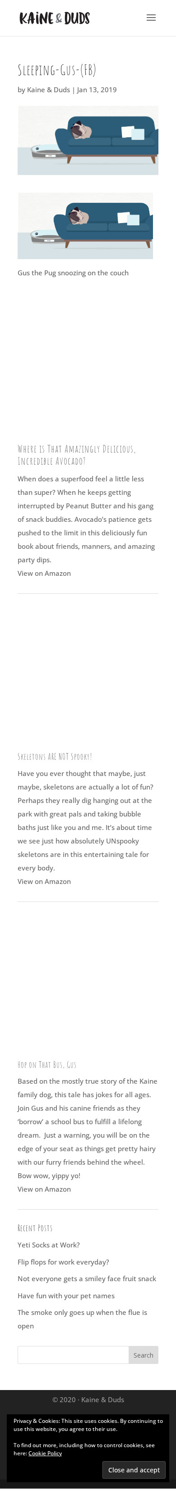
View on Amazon (44, 573)
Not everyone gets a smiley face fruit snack (87, 1278)
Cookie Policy (45, 1453)
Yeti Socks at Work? (49, 1244)
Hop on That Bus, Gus (47, 1064)
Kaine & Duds (48, 89)
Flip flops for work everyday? (63, 1261)
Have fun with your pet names (66, 1295)
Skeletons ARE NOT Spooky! (55, 756)
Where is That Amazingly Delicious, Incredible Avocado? (77, 455)
